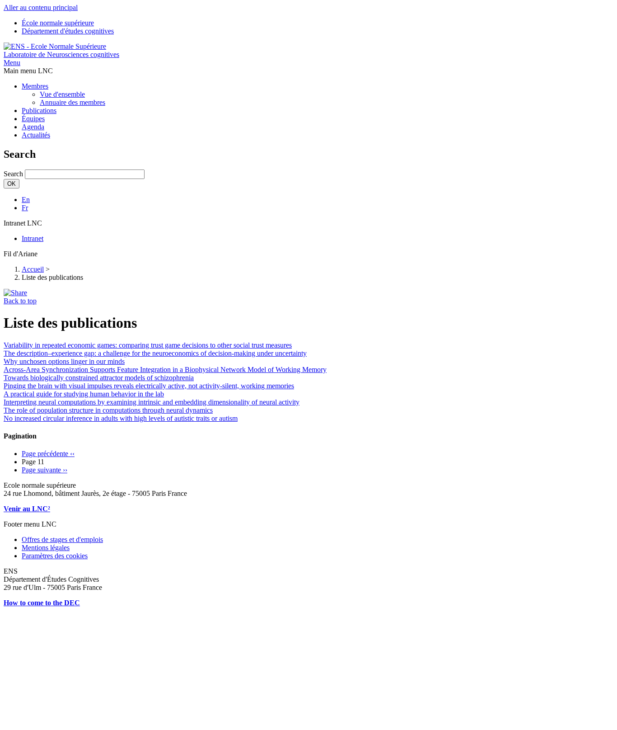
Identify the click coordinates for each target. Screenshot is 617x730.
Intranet (32, 238)
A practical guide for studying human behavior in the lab (84, 394)
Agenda (33, 127)
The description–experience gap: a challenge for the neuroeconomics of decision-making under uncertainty (155, 353)
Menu (12, 62)
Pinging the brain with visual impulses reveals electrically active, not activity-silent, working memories (149, 386)
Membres (35, 86)
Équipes (33, 118)
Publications (39, 110)
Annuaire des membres (72, 102)
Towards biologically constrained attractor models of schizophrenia (99, 377)
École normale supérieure (58, 23)
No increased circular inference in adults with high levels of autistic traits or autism (121, 418)
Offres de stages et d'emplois (62, 539)
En (26, 199)
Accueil (33, 269)
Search (13, 174)
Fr (25, 208)
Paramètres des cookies (55, 556)
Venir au (18, 509)
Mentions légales (46, 547)
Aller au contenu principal (41, 7)
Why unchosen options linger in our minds (64, 361)
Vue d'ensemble (62, 94)
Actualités (36, 135)
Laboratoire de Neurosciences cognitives (61, 54)
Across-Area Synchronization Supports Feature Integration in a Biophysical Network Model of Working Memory (165, 369)
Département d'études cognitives (68, 31)
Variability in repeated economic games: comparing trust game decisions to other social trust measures (148, 345)
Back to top (20, 301)
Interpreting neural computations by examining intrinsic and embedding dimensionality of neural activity (151, 402)
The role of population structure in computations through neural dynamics (108, 410)
